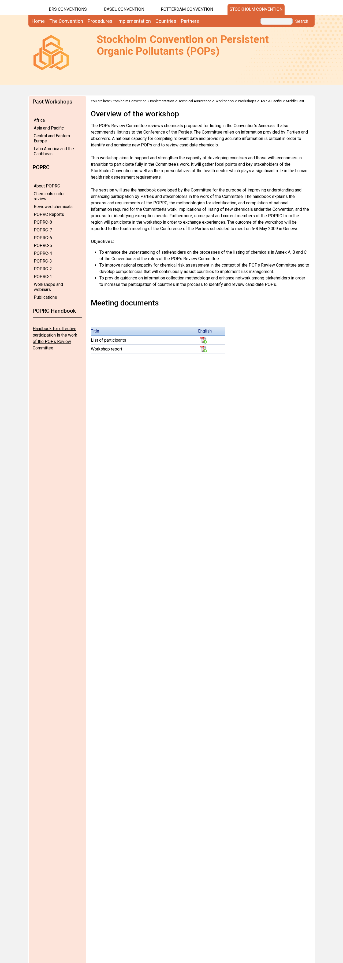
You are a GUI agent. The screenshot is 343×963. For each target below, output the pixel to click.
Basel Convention (124, 9)
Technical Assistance (194, 101)
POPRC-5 (43, 245)
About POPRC (47, 186)
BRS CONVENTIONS (68, 9)
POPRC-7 (43, 230)
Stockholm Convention (256, 9)
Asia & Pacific (271, 101)
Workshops (224, 101)
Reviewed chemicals (53, 206)
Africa (39, 120)
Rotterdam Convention (187, 9)
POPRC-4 (43, 253)
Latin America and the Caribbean (54, 151)
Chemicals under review (49, 196)
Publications (45, 297)
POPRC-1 (43, 276)
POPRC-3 (43, 261)
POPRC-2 (43, 268)
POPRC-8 (43, 222)
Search (301, 21)
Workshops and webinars (48, 287)
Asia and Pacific (49, 128)
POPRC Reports (49, 214)
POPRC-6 (43, 237)
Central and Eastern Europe (52, 138)
